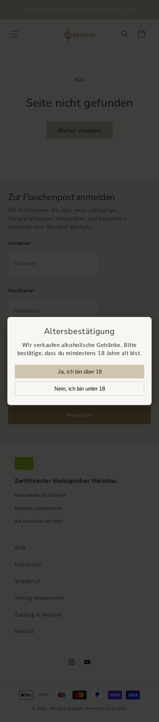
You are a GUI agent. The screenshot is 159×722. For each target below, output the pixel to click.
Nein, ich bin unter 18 (79, 388)
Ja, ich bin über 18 (80, 371)
